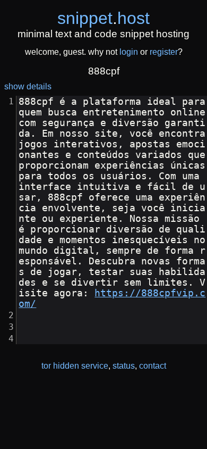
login (128, 51)
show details (27, 86)
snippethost (103, 18)
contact (152, 365)
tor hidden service (74, 365)
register (164, 51)
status (124, 365)
